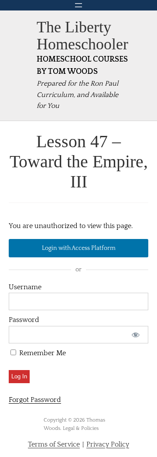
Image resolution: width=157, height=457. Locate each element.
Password (24, 320)
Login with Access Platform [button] (79, 248)
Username (25, 287)
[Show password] (135, 334)
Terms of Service (54, 444)
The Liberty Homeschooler (82, 35)
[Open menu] (78, 5)
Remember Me (41, 353)
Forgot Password (35, 400)
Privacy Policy (107, 444)
